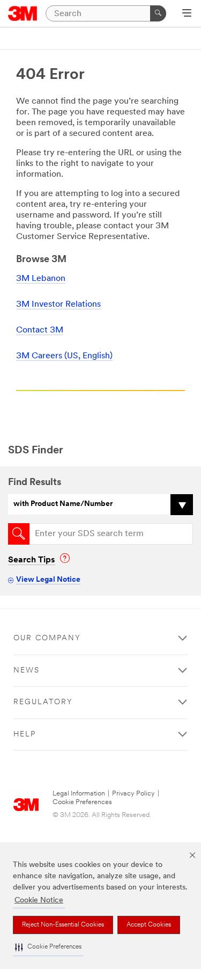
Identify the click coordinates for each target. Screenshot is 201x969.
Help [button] (24, 735)
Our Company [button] (47, 638)
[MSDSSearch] (18, 534)
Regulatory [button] (43, 702)
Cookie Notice (38, 900)
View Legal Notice (48, 580)
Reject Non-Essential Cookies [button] (63, 925)
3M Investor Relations (58, 304)
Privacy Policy (133, 793)
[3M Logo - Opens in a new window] (23, 13)
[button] (48, 947)
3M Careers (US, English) (64, 356)
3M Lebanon (40, 278)
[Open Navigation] (186, 14)
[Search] (158, 13)
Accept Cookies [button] (148, 925)
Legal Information (79, 793)
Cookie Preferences (82, 802)
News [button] (26, 671)
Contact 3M (39, 330)
